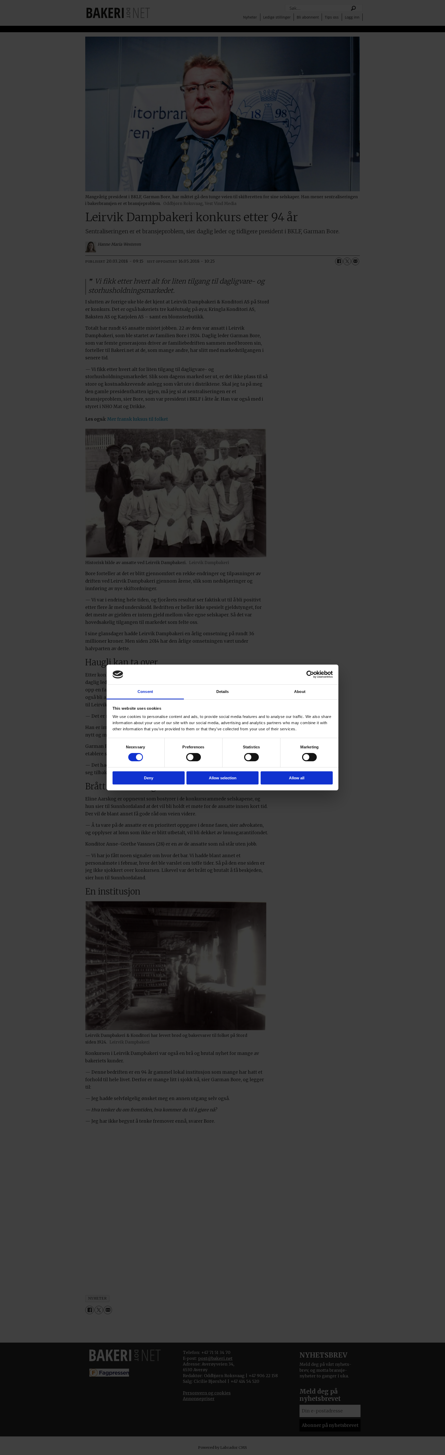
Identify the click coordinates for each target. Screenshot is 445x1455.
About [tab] (299, 691)
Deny (148, 778)
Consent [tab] (145, 691)
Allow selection (222, 778)
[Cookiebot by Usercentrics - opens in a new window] (310, 674)
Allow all (296, 778)
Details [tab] (222, 691)
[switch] (193, 757)
